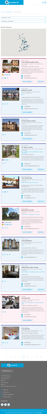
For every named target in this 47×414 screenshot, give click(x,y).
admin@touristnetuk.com (10, 386)
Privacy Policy (7, 396)
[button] (24, 43)
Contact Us (6, 392)
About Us (5, 389)
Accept (40, 412)
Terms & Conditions (8, 394)
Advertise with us (7, 371)
